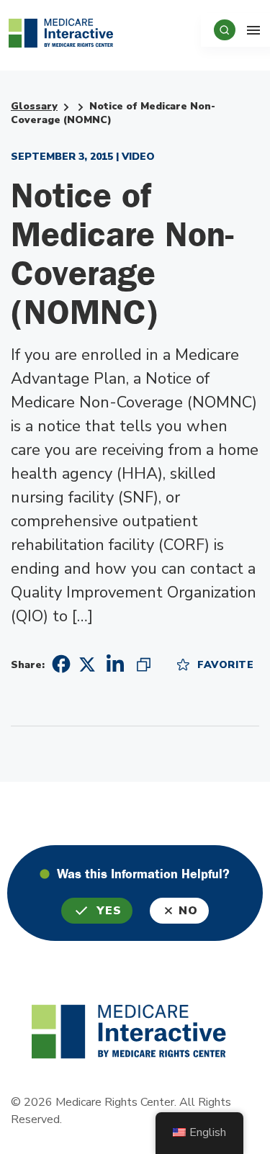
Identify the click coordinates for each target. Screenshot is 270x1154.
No (188, 911)
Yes (109, 911)
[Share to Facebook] (59, 664)
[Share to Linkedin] (115, 664)
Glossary (34, 106)
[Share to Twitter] (87, 663)
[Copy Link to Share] (144, 664)
